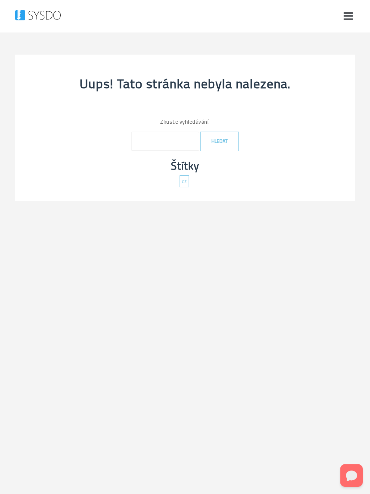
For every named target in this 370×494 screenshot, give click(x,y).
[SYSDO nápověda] (38, 16)
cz (184, 181)
